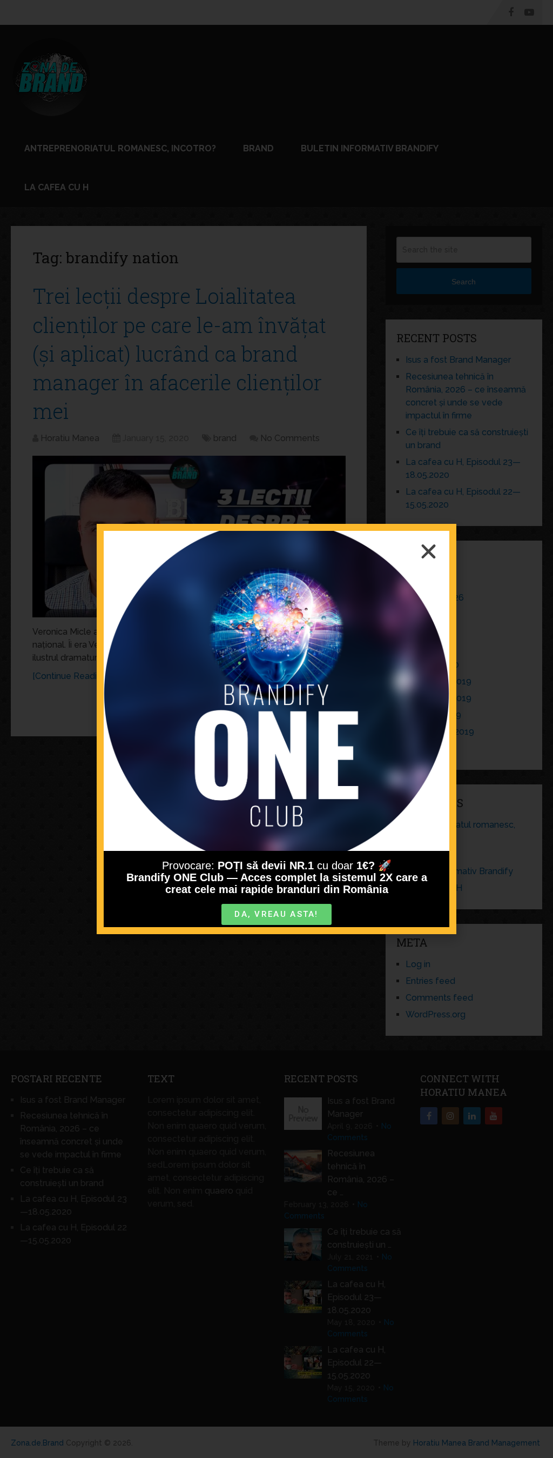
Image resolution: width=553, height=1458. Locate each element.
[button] (429, 552)
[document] (276, 729)
